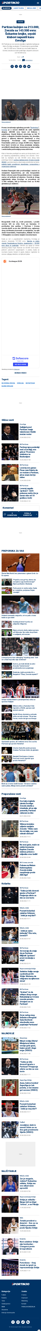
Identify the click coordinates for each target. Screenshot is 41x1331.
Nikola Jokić (31, 8)
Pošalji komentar (27, 514)
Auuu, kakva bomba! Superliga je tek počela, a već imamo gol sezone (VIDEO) (29, 1086)
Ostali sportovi (6, 1304)
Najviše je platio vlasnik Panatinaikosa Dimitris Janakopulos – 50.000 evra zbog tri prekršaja (20, 243)
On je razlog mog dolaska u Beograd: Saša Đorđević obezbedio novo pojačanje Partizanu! (28, 1020)
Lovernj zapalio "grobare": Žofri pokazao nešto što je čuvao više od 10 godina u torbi (29, 493)
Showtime (23, 1038)
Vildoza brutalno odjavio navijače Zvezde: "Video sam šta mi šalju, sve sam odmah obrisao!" (29, 829)
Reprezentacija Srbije (28, 969)
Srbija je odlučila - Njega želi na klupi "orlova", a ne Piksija (29, 1202)
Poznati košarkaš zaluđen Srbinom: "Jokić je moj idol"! (28, 913)
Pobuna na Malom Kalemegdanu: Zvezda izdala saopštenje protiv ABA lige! (27, 870)
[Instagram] (18, 1322)
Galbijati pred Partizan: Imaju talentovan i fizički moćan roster (28, 430)
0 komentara (12, 514)
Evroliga (4, 130)
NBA (21, 1218)
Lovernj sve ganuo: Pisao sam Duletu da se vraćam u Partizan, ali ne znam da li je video (29, 472)
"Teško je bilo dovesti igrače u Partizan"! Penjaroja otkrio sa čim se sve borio (29, 894)
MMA (3, 1307)
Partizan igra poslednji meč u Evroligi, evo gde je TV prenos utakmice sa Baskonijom (29, 452)
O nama (23, 1295)
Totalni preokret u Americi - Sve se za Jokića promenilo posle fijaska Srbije (29, 1224)
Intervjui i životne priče (8, 1312)
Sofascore (17, 369)
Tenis (3, 1301)
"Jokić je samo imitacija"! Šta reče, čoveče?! (28, 933)
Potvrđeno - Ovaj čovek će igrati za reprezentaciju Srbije (29, 1265)
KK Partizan (30, 383)
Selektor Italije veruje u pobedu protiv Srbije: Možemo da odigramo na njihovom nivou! (29, 976)
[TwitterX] (16, 66)
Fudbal (22, 1122)
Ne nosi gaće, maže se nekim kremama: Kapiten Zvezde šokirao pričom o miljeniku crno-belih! (29, 849)
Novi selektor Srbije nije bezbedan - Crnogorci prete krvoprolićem (29, 1245)
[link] (24, 66)
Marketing (24, 1301)
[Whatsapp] (20, 66)
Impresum (24, 1298)
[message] (28, 66)
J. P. (22, 57)
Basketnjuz (34, 128)
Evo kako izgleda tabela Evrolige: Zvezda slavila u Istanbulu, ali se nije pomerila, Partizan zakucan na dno (28, 807)
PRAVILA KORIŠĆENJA (28, 1307)
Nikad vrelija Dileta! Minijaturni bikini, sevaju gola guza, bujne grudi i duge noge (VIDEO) (29, 1046)
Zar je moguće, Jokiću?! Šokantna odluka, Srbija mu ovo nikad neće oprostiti (28, 1183)
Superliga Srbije (26, 1080)
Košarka (20, 22)
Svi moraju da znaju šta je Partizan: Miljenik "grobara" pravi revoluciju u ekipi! (28, 956)
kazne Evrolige (7, 386)
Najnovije (6, 8)
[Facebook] (12, 66)
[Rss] (28, 1322)
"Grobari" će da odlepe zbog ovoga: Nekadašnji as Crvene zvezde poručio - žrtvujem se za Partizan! (29, 998)
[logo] (10, 3)
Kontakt (23, 1304)
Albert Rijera (19, 8)
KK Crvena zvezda (8, 383)
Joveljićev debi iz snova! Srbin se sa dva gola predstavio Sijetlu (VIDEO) (29, 1128)
